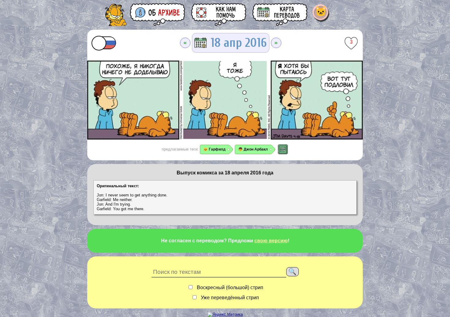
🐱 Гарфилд (214, 149)
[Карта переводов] (280, 14)
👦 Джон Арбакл (253, 149)
